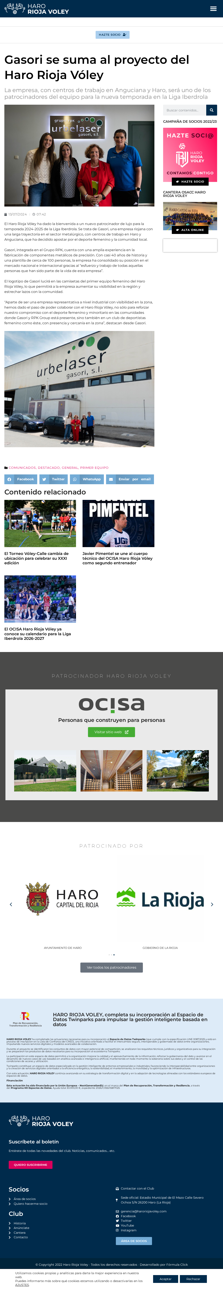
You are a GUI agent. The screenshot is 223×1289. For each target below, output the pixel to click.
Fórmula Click (177, 1265)
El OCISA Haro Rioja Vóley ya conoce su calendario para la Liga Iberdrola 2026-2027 (37, 634)
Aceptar (166, 1279)
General (70, 468)
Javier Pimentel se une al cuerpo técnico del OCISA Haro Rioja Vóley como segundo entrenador (117, 558)
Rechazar (193, 1279)
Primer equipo (94, 468)
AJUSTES (22, 1285)
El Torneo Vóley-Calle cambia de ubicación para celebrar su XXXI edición (36, 558)
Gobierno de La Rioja (62, 948)
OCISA (160, 948)
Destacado (49, 468)
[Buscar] (211, 110)
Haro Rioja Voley (75, 1265)
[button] (213, 8)
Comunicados (22, 468)
